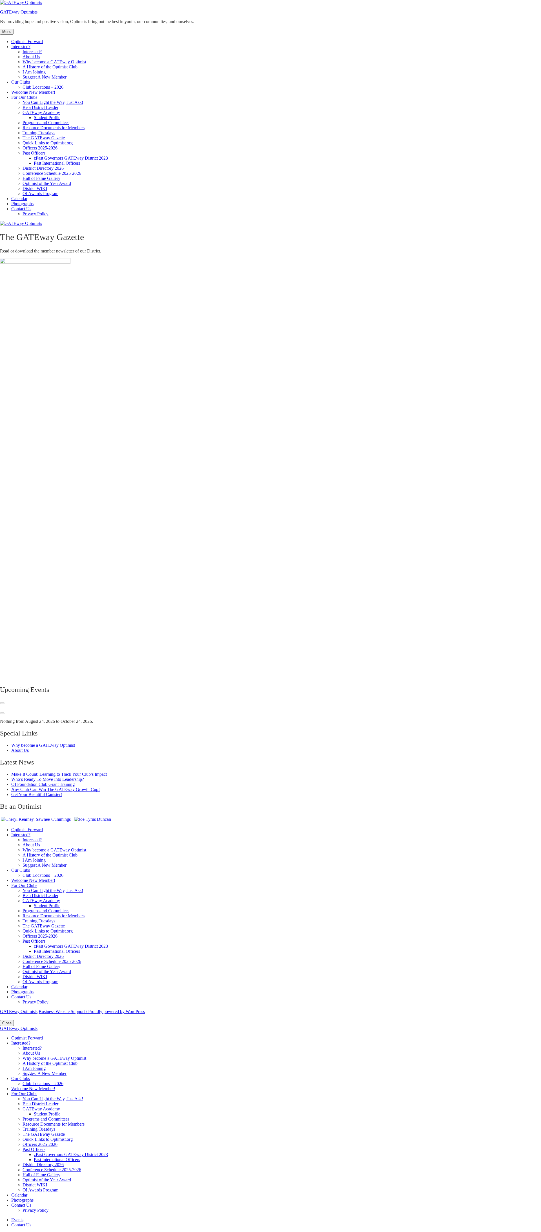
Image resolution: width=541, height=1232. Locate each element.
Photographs (22, 203)
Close (7, 1023)
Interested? (20, 46)
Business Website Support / (63, 1011)
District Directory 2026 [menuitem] (43, 1164)
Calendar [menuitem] (19, 1195)
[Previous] (2, 703)
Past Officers (34, 153)
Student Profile (47, 117)
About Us (31, 56)
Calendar (19, 198)
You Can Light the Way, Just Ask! (53, 102)
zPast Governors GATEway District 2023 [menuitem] (71, 1154)
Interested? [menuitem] (20, 1043)
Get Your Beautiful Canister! (36, 794)
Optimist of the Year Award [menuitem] (47, 1179)
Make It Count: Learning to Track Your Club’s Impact (59, 774)
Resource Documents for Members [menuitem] (54, 1124)
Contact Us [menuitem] (21, 1205)
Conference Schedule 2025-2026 (52, 173)
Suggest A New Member (44, 77)
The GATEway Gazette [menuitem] (44, 1134)
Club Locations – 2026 (43, 87)
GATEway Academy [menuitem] (41, 1108)
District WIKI (35, 188)
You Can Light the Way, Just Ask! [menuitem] (53, 1098)
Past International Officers (57, 163)
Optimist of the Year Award (47, 183)
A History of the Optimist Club (50, 66)
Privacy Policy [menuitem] (35, 1210)
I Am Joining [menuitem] (34, 1068)
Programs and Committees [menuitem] (46, 1119)
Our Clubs (20, 82)
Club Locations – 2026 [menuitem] (43, 1083)
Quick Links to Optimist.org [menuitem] (48, 1139)
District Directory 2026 (43, 168)
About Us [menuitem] (31, 1053)
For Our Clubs (24, 97)
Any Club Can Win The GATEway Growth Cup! (55, 789)
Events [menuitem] (17, 1219)
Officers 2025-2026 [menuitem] (40, 1144)
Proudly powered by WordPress (116, 1011)
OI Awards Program (40, 193)
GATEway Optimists (18, 12)
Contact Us (21, 208)
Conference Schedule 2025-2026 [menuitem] (52, 1169)
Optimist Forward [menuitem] (27, 1038)
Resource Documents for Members (54, 127)
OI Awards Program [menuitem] (40, 1190)
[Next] (2, 713)
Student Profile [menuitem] (47, 1114)
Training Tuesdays (39, 132)
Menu (6, 32)
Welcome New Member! (33, 92)
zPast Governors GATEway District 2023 (71, 158)
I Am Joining (34, 72)
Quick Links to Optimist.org (48, 142)
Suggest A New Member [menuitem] (44, 1073)
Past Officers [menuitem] (34, 1149)
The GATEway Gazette (44, 137)
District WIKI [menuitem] (35, 1184)
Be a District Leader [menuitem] (40, 1103)
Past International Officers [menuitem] (57, 1159)
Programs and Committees (46, 122)
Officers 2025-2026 (40, 148)
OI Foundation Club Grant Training (43, 784)
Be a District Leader (40, 107)
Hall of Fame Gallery (41, 178)
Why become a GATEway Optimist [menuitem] (54, 1058)
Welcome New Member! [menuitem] (33, 1088)
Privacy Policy (35, 213)
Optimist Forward (27, 41)
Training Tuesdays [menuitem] (39, 1129)
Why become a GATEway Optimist (54, 61)
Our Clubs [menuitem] (20, 1078)
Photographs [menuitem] (22, 1200)
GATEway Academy (41, 112)
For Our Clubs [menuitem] (24, 1093)
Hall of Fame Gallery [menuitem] (41, 1174)
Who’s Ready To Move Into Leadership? (47, 779)
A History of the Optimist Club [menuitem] (50, 1063)
